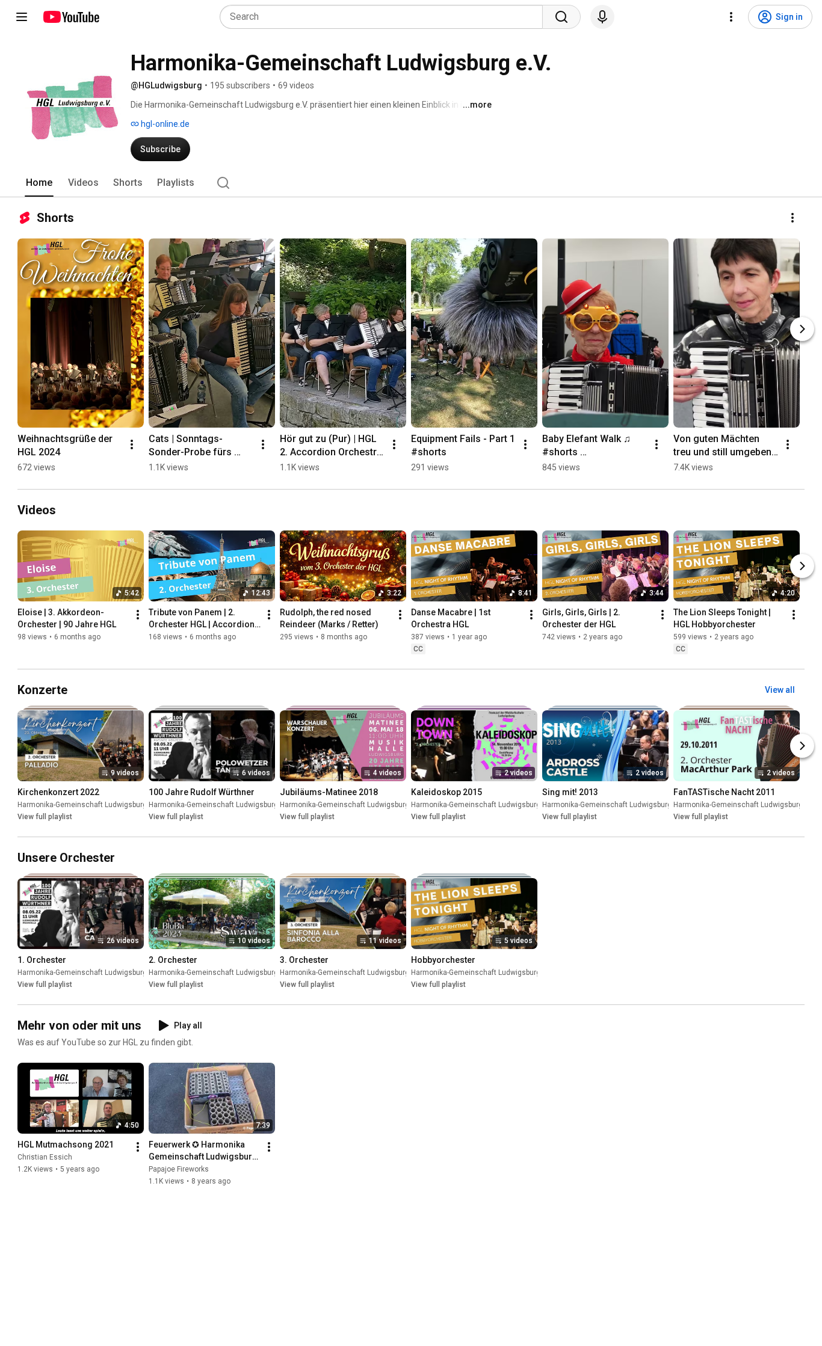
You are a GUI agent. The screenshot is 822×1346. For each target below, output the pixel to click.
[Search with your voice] (602, 17)
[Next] (802, 329)
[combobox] (385, 17)
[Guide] (21, 17)
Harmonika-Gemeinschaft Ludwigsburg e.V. (89, 805)
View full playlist (44, 817)
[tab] (39, 182)
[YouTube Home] (71, 17)
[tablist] (411, 182)
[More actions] (792, 218)
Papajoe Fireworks (179, 1170)
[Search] (561, 17)
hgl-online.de (164, 124)
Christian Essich (44, 1158)
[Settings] (731, 17)
